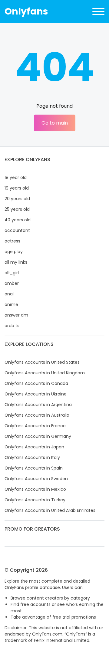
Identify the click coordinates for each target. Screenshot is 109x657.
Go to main (54, 122)
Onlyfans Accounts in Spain (34, 468)
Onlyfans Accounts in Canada (36, 383)
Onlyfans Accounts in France (35, 426)
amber (12, 283)
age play (14, 252)
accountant (17, 230)
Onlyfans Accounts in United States (42, 362)
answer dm (16, 315)
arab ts (12, 326)
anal (9, 294)
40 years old (18, 220)
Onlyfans (26, 11)
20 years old (17, 199)
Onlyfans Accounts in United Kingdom (45, 373)
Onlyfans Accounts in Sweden (36, 479)
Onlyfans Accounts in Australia (37, 415)
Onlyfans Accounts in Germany (38, 436)
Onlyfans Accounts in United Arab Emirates (50, 510)
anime (11, 304)
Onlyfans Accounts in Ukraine (36, 394)
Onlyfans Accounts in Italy (32, 457)
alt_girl (12, 273)
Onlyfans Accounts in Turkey (35, 500)
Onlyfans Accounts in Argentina (38, 405)
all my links (16, 262)
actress (12, 241)
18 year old (16, 177)
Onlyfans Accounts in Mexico (35, 489)
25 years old (17, 209)
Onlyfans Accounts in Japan (34, 447)
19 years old (17, 188)
